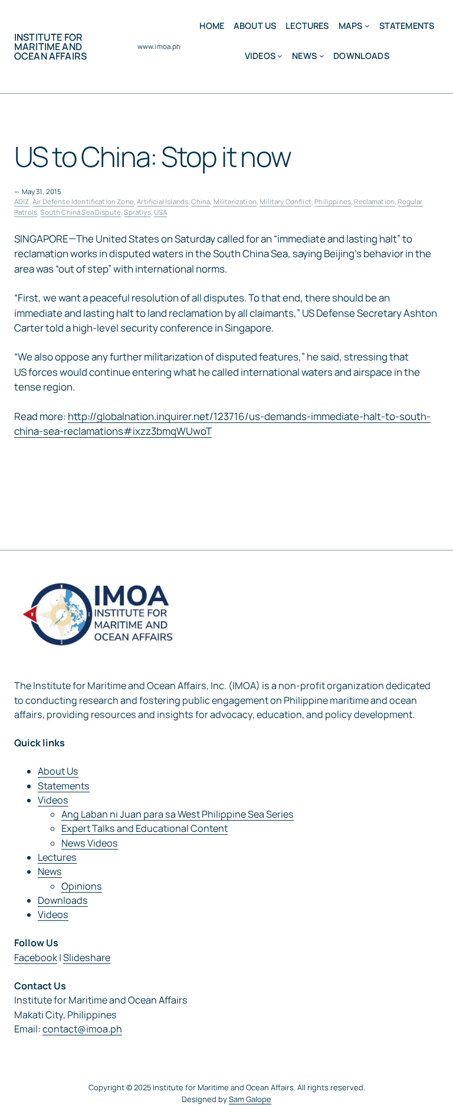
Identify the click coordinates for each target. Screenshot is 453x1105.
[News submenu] (321, 55)
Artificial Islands (162, 201)
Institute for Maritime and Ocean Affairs (50, 47)
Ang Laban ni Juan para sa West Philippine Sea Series (177, 814)
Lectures (57, 857)
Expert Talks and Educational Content (144, 828)
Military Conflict (285, 201)
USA (160, 212)
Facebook (35, 957)
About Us (58, 771)
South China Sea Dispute (80, 212)
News (50, 871)
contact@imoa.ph (82, 1028)
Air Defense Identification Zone (83, 201)
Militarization (235, 201)
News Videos (89, 843)
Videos (53, 799)
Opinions (81, 886)
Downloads (63, 900)
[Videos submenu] (280, 55)
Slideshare (86, 957)
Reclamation (374, 201)
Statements (64, 785)
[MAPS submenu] (367, 25)
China (200, 201)
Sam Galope (250, 1099)
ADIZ (21, 201)
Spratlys (137, 212)
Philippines (332, 201)
